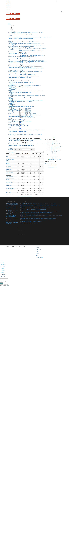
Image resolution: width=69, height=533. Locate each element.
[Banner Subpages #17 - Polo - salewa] (54, 152)
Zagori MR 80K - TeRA (9, 186)
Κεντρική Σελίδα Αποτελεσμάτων (26, 196)
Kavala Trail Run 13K (28, 112)
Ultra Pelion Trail (21, 123)
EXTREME (10, 98)
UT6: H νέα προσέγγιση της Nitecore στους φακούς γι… (31, 50)
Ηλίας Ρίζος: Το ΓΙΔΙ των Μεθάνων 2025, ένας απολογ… (20, 82)
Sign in (1, 283)
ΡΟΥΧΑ (13, 45)
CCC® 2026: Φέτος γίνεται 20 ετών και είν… (12, 223)
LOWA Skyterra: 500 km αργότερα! (27, 74)
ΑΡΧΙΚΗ (9, 23)
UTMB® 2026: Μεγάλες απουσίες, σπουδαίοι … (11, 216)
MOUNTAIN (10, 35)
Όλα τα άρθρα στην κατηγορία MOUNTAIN (15, 50)
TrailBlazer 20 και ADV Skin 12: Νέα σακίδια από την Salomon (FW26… (33, 62)
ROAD (9, 132)
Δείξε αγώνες (10, 151)
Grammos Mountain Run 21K (11, 164)
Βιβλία (37, 251)
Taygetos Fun (27, 109)
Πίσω (18, 196)
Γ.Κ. (36, 153)
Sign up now (7, 285)
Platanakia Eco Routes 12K (29, 114)
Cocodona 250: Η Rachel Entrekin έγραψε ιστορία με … (20, 97)
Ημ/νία (21, 153)
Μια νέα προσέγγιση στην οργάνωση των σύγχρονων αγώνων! (32, 69)
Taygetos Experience (28, 108)
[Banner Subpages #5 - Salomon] (54, 135)
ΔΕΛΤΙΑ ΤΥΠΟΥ (8, 7)
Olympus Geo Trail (22, 126)
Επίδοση (17, 153)
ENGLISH (7, 9)
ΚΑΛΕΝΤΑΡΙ (12, 119)
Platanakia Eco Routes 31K (29, 115)
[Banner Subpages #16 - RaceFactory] (54, 158)
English (37, 255)
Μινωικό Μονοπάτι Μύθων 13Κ (30, 117)
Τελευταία (41, 194)
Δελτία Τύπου (38, 249)
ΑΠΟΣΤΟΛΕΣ (3, 270)
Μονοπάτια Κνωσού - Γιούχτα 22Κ (30, 113)
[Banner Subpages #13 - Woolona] (54, 153)
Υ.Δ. (29, 153)
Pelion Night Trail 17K (9, 161)
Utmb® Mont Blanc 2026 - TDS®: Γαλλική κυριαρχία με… (20, 33)
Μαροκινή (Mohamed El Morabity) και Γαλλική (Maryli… (20, 101)
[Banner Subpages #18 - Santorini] (54, 155)
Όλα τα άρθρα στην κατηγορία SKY (14, 70)
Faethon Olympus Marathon (10, 181)
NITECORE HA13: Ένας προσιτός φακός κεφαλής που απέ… (32, 45)
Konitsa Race (21, 129)
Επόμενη (36, 194)
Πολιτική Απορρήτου (39, 257)
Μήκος (26, 153)
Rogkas (7, 173)
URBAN (9, 118)
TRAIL (9, 74)
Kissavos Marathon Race (10, 170)
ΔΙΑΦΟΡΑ (13, 47)
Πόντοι (33, 153)
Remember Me (2, 281)
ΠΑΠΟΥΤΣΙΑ (14, 44)
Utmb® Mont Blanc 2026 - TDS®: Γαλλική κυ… (11, 208)
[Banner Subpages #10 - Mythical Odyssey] (54, 157)
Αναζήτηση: (33, 151)
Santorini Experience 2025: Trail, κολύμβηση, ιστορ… (20, 86)
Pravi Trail (26, 116)
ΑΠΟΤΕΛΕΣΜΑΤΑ (12, 108)
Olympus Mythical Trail (9, 176)
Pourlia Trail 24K (8, 175)
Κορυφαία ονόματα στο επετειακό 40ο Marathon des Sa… (21, 106)
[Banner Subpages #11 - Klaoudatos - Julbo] (54, 137)
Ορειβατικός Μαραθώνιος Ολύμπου (25, 132)
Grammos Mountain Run (10, 178)
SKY (9, 59)
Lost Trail (7, 179)
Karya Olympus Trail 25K (10, 167)
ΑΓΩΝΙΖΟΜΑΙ (3, 266)
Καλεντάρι (37, 247)
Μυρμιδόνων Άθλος (28, 111)
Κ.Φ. (40, 153)
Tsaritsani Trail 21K (9, 169)
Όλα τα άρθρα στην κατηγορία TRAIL (14, 89)
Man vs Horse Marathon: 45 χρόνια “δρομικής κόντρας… (20, 92)
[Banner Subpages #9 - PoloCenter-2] (54, 151)
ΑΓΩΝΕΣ (9, 24)
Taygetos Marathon (28, 110)
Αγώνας (7, 153)
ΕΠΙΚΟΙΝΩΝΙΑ (8, 5)
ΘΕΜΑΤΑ (2, 272)
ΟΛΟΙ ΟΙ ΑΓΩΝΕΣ (13, 112)
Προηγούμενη (27, 194)
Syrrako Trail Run (21, 120)
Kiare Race (7, 163)
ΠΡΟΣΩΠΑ (2, 268)
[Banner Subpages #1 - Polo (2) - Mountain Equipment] (62, 11)
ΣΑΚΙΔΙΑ (13, 46)
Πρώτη (22, 194)
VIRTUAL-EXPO (13, 49)
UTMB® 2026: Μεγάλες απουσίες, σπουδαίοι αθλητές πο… (21, 38)
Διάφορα (37, 253)
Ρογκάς (7, 156)
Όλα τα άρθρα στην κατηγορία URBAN (14, 128)
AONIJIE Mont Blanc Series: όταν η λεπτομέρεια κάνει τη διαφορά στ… (32, 56)
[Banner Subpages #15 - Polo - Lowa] (54, 159)
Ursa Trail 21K (8, 166)
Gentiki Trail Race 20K (9, 155)
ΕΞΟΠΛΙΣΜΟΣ (12, 43)
